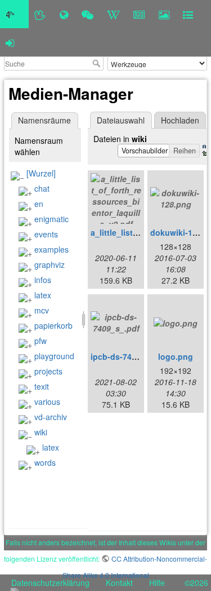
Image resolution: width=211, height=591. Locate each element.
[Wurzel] (41, 173)
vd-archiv (50, 416)
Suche (97, 63)
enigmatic (51, 218)
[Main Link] (14, 14)
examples (51, 249)
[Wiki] (113, 14)
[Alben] (164, 14)
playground (54, 355)
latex (42, 295)
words (45, 462)
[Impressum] (188, 14)
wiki (40, 432)
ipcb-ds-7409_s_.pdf (130, 356)
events (46, 234)
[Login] (10, 42)
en (38, 203)
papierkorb (53, 325)
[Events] (87, 14)
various (47, 401)
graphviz (49, 264)
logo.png (175, 356)
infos (42, 279)
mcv (41, 310)
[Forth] (40, 14)
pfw (40, 340)
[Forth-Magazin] (139, 14)
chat (42, 188)
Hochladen (180, 120)
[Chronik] (64, 14)
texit (41, 386)
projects (48, 371)
